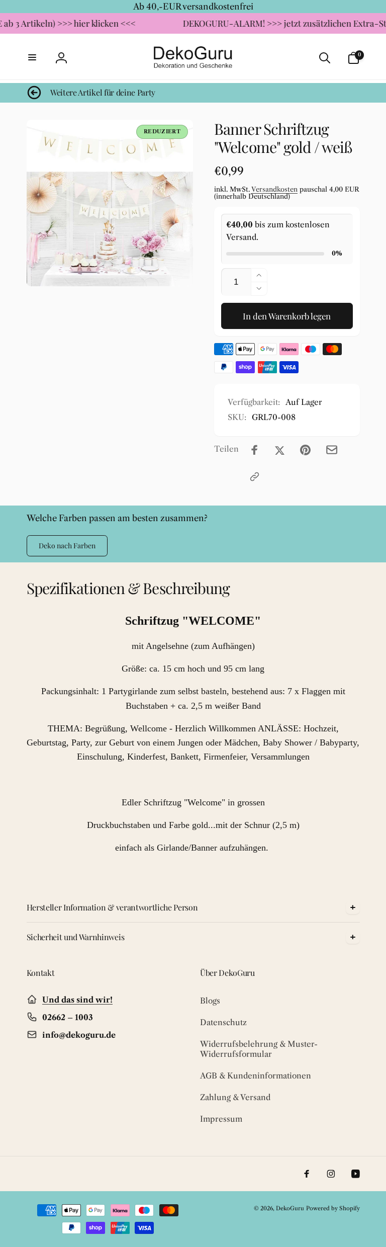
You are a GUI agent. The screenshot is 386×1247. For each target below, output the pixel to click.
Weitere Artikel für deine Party (102, 93)
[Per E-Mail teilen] (331, 449)
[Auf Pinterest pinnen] (305, 450)
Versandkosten (274, 189)
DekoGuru (290, 1208)
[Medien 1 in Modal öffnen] (110, 203)
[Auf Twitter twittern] (279, 450)
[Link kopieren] (254, 476)
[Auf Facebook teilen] (254, 450)
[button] (32, 57)
